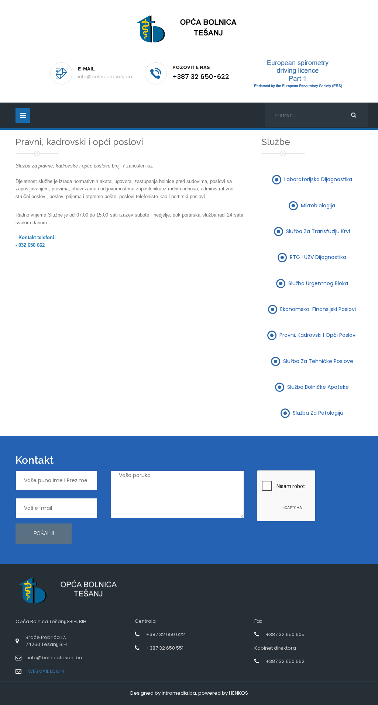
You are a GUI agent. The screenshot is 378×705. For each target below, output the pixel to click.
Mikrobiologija (318, 205)
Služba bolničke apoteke (318, 386)
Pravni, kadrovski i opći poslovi (318, 335)
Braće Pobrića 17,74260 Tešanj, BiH (46, 641)
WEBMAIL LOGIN (46, 671)
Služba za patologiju (318, 413)
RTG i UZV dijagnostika (318, 257)
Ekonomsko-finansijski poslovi (318, 308)
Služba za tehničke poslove (318, 360)
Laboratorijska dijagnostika (318, 179)
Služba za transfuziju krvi (318, 231)
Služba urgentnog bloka (318, 283)
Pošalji (44, 533)
